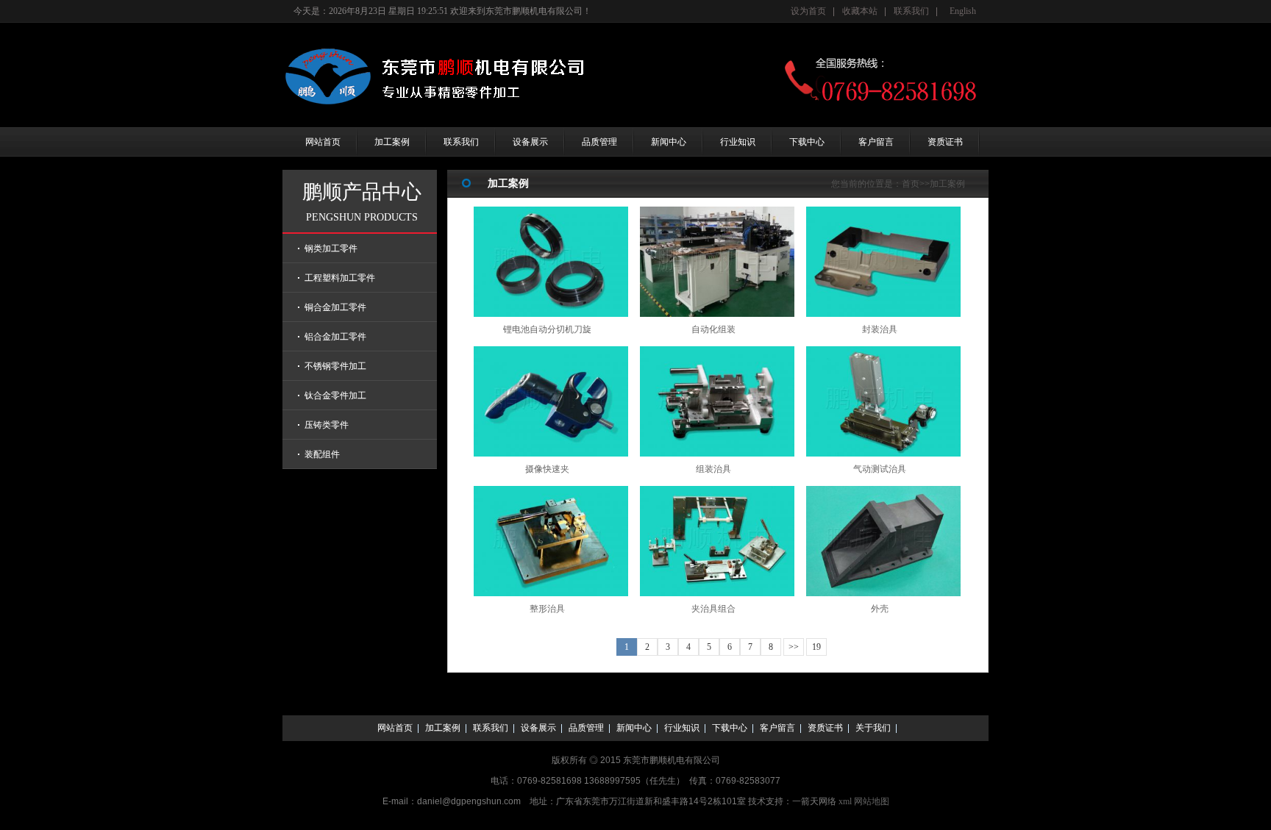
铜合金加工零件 (335, 307)
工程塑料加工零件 (340, 278)
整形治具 (547, 609)
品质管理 (599, 142)
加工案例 (392, 142)
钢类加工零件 (331, 248)
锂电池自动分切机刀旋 (547, 329)
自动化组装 (713, 329)
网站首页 (323, 142)
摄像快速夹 (547, 469)
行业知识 (737, 142)
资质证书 (945, 142)
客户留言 (876, 142)
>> (793, 647)
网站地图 (871, 801)
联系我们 (911, 11)
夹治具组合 (713, 609)
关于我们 (873, 728)
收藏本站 (859, 11)
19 (816, 647)
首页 (910, 184)
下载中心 (807, 142)
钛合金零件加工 (335, 395)
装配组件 (322, 454)
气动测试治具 (879, 469)
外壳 (880, 609)
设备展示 (530, 142)
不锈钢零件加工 (335, 366)
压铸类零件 (327, 425)
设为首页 (808, 11)
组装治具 (713, 469)
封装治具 (879, 329)
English (963, 11)
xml (845, 801)
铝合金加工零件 (335, 337)
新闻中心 (668, 142)
